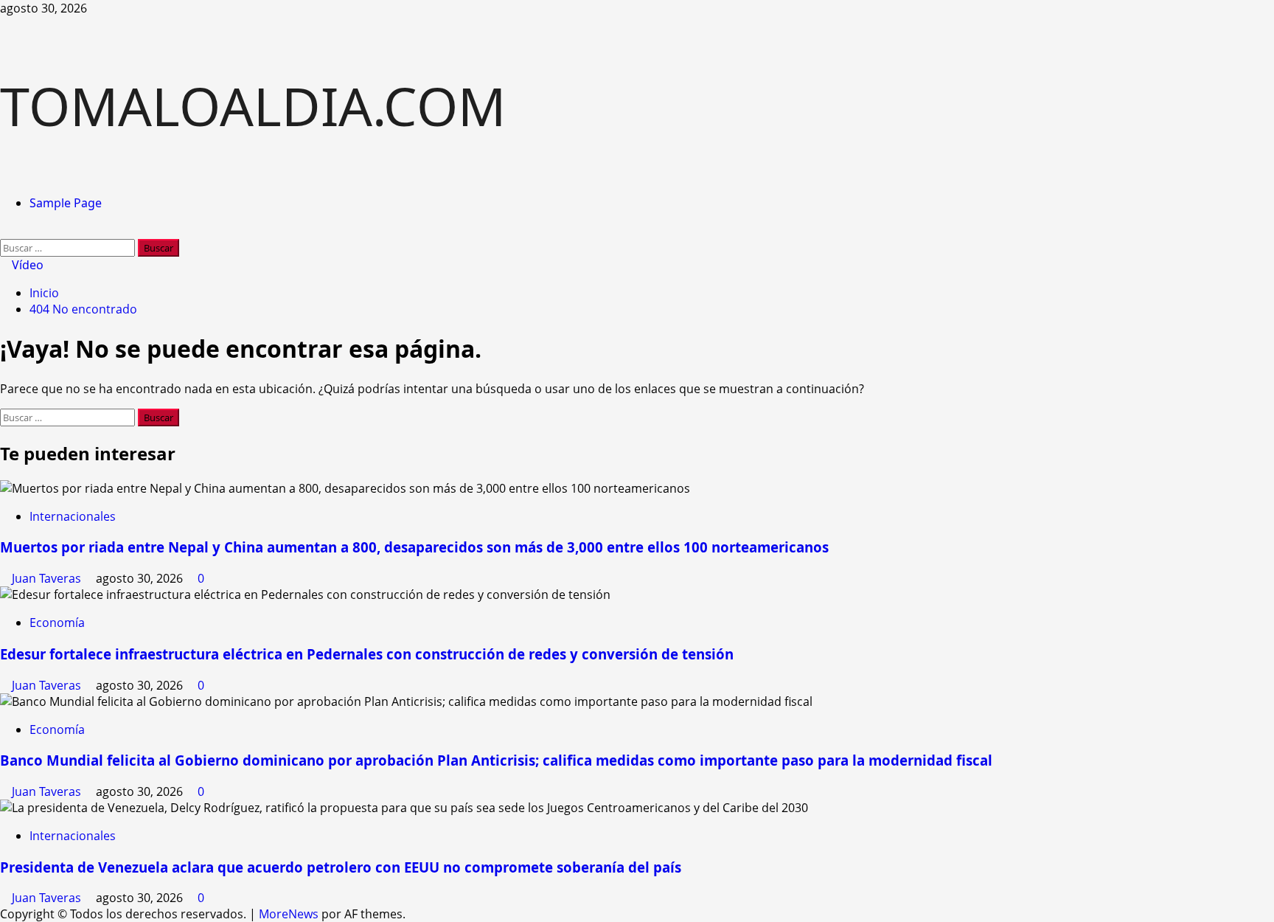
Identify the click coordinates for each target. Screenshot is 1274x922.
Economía (57, 622)
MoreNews (288, 914)
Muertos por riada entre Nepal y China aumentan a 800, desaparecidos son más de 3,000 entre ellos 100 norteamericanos (414, 547)
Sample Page (65, 203)
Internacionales (72, 516)
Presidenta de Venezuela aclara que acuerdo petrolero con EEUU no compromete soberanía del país (340, 867)
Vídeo (26, 265)
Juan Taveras (48, 578)
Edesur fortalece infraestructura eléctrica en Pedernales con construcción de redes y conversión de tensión (367, 654)
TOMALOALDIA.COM (253, 105)
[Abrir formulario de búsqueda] (4, 231)
